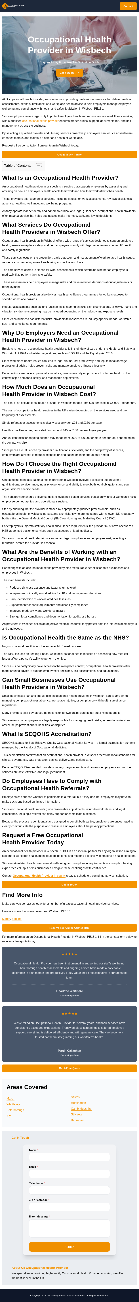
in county (39, 875)
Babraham (77, 1120)
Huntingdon (78, 1102)
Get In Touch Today (69, 154)
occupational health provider (40, 120)
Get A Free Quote (69, 1068)
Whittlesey (13, 1104)
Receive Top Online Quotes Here (69, 927)
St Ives (75, 1097)
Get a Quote (67, 72)
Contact (128, 6)
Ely (9, 1115)
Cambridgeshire (81, 1108)
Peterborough (15, 1110)
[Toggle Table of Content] (37, 166)
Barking (17, 918)
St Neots (76, 1114)
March (6, 918)
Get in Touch (69, 884)
